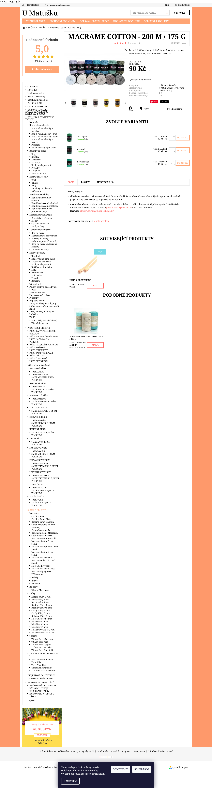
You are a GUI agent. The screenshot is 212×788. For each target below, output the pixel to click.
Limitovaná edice (36, 93)
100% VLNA (37, 499)
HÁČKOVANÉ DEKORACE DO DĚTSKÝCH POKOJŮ (43, 687)
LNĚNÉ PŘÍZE (36, 438)
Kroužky (35, 162)
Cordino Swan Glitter (41, 519)
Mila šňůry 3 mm (39, 621)
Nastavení (70, 781)
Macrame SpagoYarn (41, 571)
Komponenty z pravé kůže (44, 235)
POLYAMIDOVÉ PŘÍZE (39, 460)
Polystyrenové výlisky (39, 295)
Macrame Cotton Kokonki (43, 538)
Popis (71, 182)
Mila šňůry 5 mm (39, 624)
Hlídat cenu (176, 108)
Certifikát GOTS (35, 103)
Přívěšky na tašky (39, 238)
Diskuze (85, 182)
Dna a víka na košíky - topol (44, 136)
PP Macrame (37, 574)
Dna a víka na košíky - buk (44, 133)
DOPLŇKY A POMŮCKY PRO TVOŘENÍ (39, 118)
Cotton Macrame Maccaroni (44, 532)
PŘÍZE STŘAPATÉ (37, 355)
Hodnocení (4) (105, 182)
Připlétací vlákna (37, 300)
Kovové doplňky (37, 252)
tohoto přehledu (101, 221)
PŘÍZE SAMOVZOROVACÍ (41, 353)
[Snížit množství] (174, 139)
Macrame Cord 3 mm (41, 618)
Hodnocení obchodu (126, 21)
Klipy (33, 154)
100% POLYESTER (40, 475)
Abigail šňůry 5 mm (40, 596)
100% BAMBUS (38, 398)
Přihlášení (184, 5)
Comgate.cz (139, 751)
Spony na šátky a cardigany (42, 303)
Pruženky (34, 297)
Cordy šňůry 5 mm (40, 613)
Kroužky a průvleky (41, 261)
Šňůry (32, 593)
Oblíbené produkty (156, 21)
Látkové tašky (36, 284)
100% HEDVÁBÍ (38, 420)
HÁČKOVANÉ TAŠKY (39, 691)
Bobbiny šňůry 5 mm (41, 607)
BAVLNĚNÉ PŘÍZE (38, 383)
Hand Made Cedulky (39, 194)
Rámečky (35, 280)
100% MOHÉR (38, 451)
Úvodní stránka (35, 21)
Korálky (35, 157)
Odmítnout (120, 769)
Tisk (131, 110)
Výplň (32, 317)
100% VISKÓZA (38, 487)
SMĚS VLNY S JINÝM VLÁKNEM (41, 504)
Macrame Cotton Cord (42, 659)
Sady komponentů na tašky (44, 241)
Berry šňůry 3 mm (40, 599)
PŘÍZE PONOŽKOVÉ (38, 350)
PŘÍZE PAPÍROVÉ (37, 347)
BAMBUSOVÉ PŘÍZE (38, 395)
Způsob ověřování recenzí (160, 751)
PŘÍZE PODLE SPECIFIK (39, 328)
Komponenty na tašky (39, 229)
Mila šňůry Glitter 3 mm (43, 629)
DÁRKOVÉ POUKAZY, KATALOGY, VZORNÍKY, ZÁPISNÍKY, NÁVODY (36, 111)
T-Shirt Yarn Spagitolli (42, 650)
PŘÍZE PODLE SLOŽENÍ (39, 365)
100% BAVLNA (38, 386)
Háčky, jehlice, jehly (38, 176)
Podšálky (35, 144)
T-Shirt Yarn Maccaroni (42, 639)
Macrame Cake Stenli (41, 557)
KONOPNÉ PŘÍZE (37, 429)
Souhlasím (141, 769)
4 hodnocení (134, 43)
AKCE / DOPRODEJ (36, 96)
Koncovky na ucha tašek (43, 258)
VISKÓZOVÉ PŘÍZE (38, 484)
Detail (95, 285)
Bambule (33, 122)
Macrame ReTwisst (40, 565)
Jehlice (34, 182)
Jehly (33, 185)
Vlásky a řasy (37, 226)
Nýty (33, 269)
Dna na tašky (37, 233)
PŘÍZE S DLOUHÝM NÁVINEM (43, 336)
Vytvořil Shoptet (180, 767)
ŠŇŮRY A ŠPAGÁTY (168, 85)
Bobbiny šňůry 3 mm (41, 605)
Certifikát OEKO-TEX (37, 106)
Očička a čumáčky (40, 223)
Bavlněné (35, 583)
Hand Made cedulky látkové (44, 206)
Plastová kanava (37, 292)
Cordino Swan (38, 516)
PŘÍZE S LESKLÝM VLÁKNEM (43, 344)
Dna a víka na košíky (39, 125)
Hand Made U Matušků (108, 751)
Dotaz (146, 108)
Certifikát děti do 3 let (38, 99)
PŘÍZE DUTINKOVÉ (38, 361)
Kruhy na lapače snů (41, 165)
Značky (31, 700)
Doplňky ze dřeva (37, 150)
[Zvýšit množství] (174, 136)
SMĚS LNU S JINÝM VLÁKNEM (40, 443)
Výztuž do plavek (39, 323)
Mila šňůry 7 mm (39, 627)
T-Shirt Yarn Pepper (41, 644)
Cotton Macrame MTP (41, 535)
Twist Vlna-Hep (38, 665)
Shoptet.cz (127, 751)
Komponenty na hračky (40, 214)
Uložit (155, 101)
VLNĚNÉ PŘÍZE (36, 496)
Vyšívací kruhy (38, 173)
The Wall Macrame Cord (43, 670)
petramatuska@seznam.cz (59, 5)
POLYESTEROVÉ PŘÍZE (40, 472)
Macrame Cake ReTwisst (43, 568)
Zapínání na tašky (40, 249)
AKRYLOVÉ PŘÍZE (37, 368)
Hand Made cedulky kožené (44, 203)
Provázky (33, 577)
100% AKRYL (37, 371)
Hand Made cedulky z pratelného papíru (41, 210)
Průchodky (36, 275)
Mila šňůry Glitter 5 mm (43, 632)
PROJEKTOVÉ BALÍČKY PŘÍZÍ (41, 675)
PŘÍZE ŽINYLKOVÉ (38, 358)
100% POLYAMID (39, 463)
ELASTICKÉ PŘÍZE (38, 407)
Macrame (34, 513)
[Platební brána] (106, 756)
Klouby (34, 220)
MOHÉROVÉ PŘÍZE (38, 447)
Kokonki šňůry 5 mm (41, 616)
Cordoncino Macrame (41, 667)
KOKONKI (175, 43)
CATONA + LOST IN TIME (41, 678)
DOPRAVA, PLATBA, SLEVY (94, 21)
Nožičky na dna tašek (41, 267)
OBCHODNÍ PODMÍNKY (62, 21)
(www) (184, 43)
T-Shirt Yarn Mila (39, 641)
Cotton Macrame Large (42, 530)
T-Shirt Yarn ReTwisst (41, 647)
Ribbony (33, 586)
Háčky (34, 180)
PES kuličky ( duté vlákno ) (44, 320)
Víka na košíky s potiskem (43, 147)
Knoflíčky (36, 159)
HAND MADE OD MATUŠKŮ (41, 682)
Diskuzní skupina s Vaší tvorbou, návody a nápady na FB (67, 751)
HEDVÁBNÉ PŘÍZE (38, 417)
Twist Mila (36, 662)
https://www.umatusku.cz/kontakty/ (97, 210)
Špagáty (33, 635)
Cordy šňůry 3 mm (40, 610)
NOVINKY (32, 89)
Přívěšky (35, 168)
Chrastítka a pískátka (41, 218)
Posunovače (37, 272)
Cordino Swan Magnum (42, 521)
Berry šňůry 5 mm (40, 602)
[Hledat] (167, 12)
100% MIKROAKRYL (41, 374)
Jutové (34, 580)
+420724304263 (32, 5)
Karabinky (36, 256)
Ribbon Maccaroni (40, 590)
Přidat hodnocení (42, 69)
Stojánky (35, 170)
